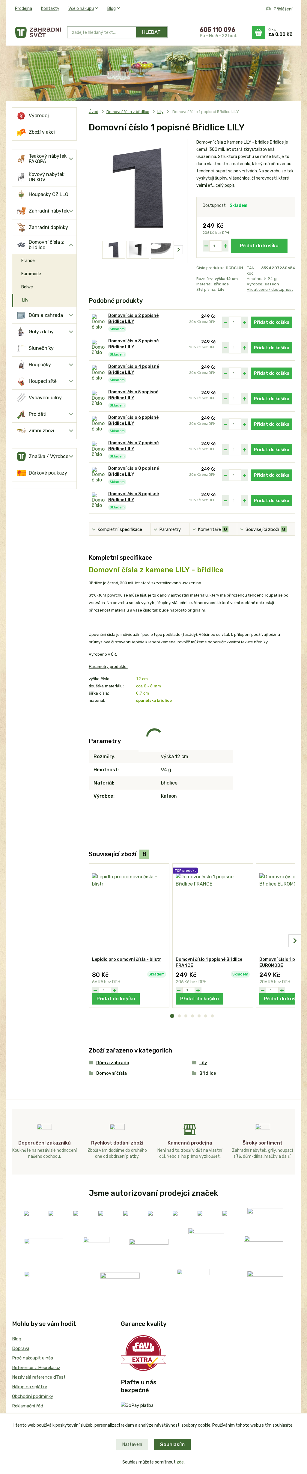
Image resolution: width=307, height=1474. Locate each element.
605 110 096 (217, 29)
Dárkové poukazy (48, 473)
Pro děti (37, 414)
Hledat (151, 32)
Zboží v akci (42, 132)
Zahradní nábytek (49, 211)
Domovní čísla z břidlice (46, 244)
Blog (111, 8)
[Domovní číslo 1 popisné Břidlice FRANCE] (213, 910)
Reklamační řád (27, 1406)
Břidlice (207, 1073)
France (28, 260)
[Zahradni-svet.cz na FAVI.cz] (143, 1352)
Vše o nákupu (81, 8)
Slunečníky (41, 348)
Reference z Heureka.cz (36, 1367)
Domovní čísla (111, 1073)
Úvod (93, 111)
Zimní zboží (41, 430)
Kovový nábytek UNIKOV (46, 177)
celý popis (225, 185)
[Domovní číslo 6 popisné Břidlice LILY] (98, 424)
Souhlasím (172, 1444)
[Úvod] (38, 32)
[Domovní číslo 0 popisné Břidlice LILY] (98, 475)
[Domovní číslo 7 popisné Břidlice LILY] (98, 450)
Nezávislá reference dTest (39, 1377)
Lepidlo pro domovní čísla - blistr (126, 959)
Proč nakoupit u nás (32, 1358)
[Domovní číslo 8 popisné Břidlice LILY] (98, 501)
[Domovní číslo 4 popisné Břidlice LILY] (98, 373)
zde (180, 1462)
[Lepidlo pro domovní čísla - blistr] (129, 910)
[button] (172, 1016)
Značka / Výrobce (48, 456)
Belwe (27, 287)
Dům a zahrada (46, 315)
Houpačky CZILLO (48, 194)
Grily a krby (41, 332)
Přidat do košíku (259, 246)
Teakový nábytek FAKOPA (48, 158)
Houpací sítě (43, 381)
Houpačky (40, 365)
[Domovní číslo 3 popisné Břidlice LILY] (98, 348)
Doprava (20, 1348)
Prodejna (23, 8)
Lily (25, 300)
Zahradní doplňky (48, 227)
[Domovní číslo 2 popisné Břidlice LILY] (98, 322)
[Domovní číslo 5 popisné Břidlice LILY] (98, 399)
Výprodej (39, 115)
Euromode (31, 273)
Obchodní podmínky (32, 1396)
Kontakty (50, 8)
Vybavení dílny (45, 398)
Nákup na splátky (29, 1386)
